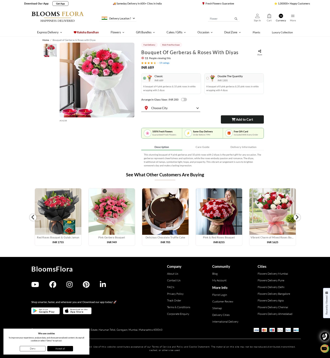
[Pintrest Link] (86, 286)
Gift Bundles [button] (143, 32)
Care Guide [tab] (203, 146)
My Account (219, 280)
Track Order (174, 300)
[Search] (236, 18)
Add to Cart (244, 119)
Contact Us (173, 280)
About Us (172, 273)
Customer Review (222, 301)
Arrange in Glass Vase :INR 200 (159, 99)
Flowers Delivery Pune (271, 280)
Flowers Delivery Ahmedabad (275, 314)
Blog (215, 273)
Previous (33, 217)
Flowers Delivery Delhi (271, 287)
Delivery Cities (221, 315)
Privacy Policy (175, 293)
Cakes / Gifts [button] (174, 32)
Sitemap (217, 308)
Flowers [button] (116, 32)
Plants (256, 32)
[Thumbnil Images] (50, 51)
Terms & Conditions (178, 307)
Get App (60, 3)
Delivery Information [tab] (243, 146)
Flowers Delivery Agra (271, 300)
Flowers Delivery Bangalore (274, 293)
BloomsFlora (52, 269)
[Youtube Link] (35, 286)
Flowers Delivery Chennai (273, 307)
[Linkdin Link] (103, 286)
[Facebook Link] (52, 286)
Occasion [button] (203, 32)
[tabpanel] (202, 160)
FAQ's (170, 287)
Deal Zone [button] (230, 32)
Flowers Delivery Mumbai (273, 273)
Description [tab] (162, 146)
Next (297, 217)
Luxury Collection (282, 32)
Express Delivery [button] (48, 32)
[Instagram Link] (70, 286)
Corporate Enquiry (178, 314)
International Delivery (225, 321)
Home (45, 39)
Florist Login (219, 294)
